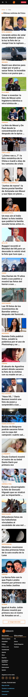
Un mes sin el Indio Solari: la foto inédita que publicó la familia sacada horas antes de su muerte (13, 221)
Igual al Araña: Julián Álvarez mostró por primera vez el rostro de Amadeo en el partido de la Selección (13, 613)
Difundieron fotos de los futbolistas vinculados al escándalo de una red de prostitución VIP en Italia (13, 524)
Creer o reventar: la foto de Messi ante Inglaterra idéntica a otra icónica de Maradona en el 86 (12, 100)
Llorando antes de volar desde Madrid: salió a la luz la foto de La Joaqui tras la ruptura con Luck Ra (14, 40)
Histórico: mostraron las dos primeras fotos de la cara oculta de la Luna (13, 551)
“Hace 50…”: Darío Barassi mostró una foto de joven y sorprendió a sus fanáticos (12, 402)
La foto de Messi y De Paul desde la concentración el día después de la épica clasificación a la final (13, 131)
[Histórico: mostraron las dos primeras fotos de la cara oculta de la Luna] (14, 536)
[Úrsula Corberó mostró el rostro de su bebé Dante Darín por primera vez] (14, 445)
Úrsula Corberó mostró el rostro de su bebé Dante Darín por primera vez (13, 461)
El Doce (3, 9)
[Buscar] (6, 2)
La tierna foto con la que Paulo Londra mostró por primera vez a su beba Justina (14, 581)
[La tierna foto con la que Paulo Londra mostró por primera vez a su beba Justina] (14, 566)
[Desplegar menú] (2, 2)
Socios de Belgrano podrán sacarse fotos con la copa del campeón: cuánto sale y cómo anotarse (13, 432)
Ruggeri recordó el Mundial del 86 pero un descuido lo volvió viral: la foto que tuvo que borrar (14, 251)
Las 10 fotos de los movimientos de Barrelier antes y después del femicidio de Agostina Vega (13, 311)
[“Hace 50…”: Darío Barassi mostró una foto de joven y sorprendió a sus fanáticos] (14, 385)
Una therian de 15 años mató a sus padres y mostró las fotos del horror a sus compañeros (13, 281)
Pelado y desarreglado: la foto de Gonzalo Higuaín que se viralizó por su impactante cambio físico (14, 492)
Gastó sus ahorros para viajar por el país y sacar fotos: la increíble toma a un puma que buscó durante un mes (14, 70)
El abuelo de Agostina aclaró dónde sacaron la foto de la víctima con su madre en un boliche (13, 372)
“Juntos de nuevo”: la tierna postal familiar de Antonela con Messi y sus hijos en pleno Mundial (14, 191)
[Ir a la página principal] (14, 2)
